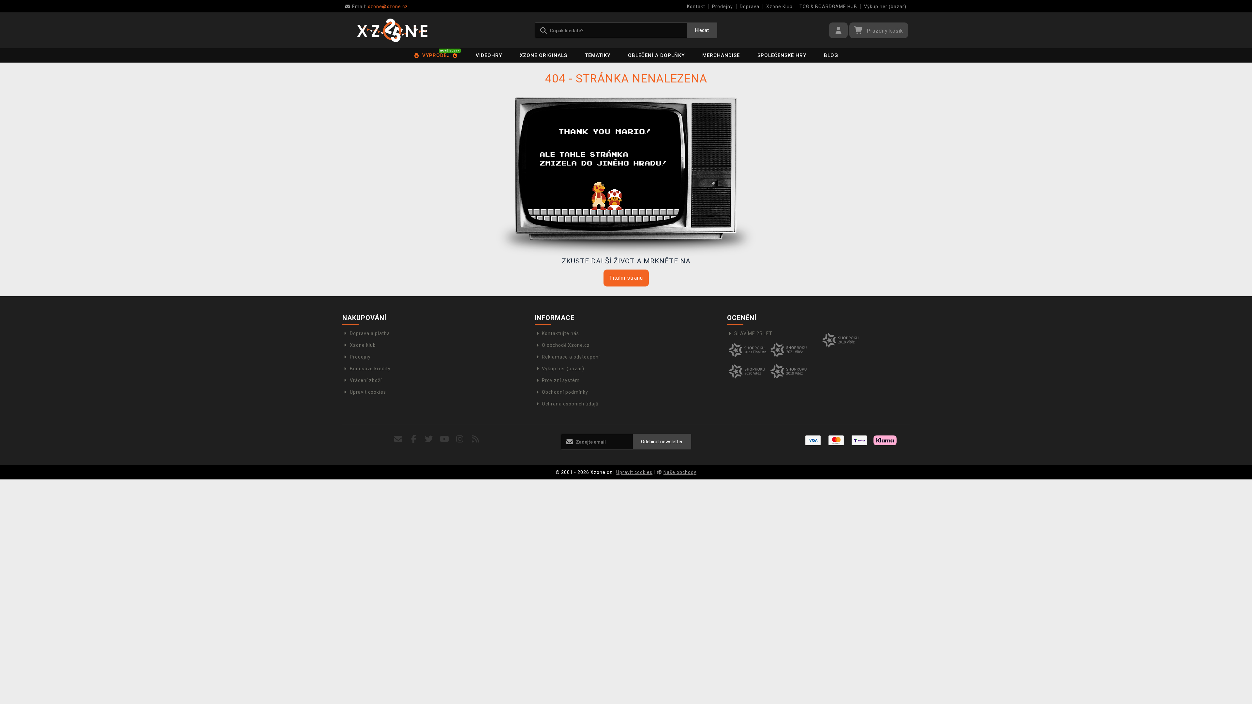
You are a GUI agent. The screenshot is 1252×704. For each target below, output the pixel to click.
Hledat (702, 30)
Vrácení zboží (366, 380)
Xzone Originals (543, 55)
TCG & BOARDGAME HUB (828, 6)
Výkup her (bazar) (885, 6)
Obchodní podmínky (565, 392)
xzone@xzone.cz (380, 6)
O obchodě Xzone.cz (566, 345)
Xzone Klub (779, 6)
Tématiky (597, 55)
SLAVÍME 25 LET (753, 333)
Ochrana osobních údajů (570, 403)
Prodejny (722, 6)
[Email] (398, 439)
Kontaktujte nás (560, 333)
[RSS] (475, 439)
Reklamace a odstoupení (571, 356)
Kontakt (696, 6)
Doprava (749, 6)
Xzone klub (363, 345)
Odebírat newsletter (662, 442)
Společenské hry (781, 55)
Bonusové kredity (370, 368)
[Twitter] (429, 439)
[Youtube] (445, 439)
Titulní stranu (626, 278)
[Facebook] (414, 439)
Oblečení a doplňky (656, 55)
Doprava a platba (370, 333)
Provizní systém (561, 380)
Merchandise (721, 55)
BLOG (831, 55)
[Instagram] (460, 439)
